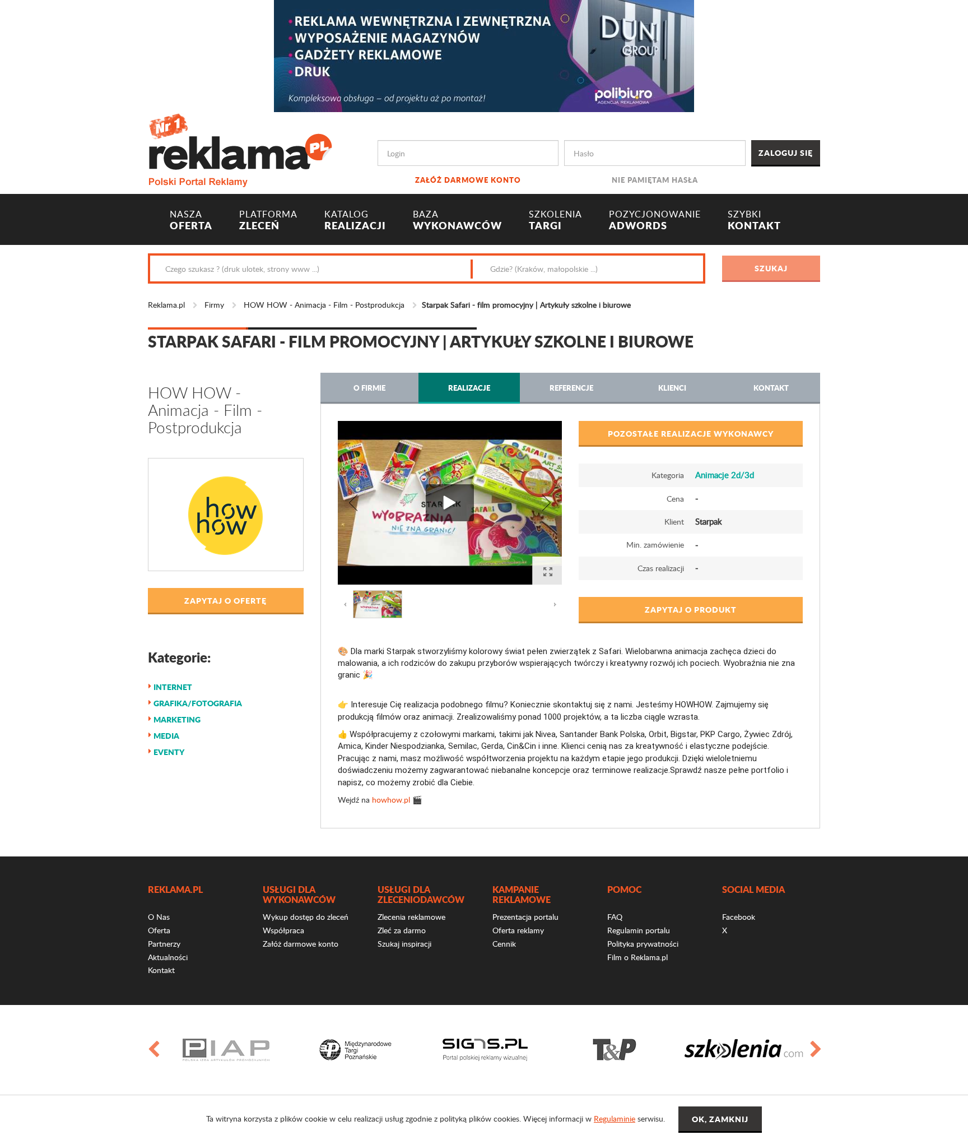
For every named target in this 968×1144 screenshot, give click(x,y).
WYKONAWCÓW (457, 220)
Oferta (159, 930)
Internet (172, 686)
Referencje (571, 387)
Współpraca (283, 930)
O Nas (159, 916)
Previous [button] (153, 1050)
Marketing (177, 719)
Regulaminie (614, 1118)
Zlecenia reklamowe (411, 916)
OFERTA (191, 220)
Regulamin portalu (638, 930)
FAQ (614, 916)
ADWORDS (655, 220)
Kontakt (771, 387)
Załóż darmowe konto (468, 179)
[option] (226, 1050)
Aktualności (168, 957)
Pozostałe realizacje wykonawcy (691, 433)
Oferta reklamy (518, 930)
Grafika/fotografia (197, 702)
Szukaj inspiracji (404, 943)
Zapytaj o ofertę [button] (225, 600)
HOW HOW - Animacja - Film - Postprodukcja (324, 304)
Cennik (504, 943)
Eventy (168, 751)
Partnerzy (164, 943)
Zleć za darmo (402, 930)
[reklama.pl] (240, 148)
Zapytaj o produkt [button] (691, 609)
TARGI (555, 220)
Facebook (738, 916)
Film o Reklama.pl (637, 957)
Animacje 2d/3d (724, 474)
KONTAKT (754, 220)
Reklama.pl (166, 304)
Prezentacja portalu (525, 916)
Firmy (214, 304)
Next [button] (815, 1050)
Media (166, 735)
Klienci (672, 387)
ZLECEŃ (268, 220)
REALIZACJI (355, 220)
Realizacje (469, 387)
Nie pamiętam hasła (655, 179)
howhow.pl (391, 799)
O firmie (369, 387)
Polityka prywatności (642, 943)
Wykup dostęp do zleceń (305, 916)
